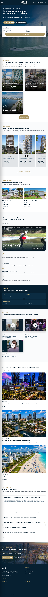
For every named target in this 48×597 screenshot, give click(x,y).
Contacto (27, 583)
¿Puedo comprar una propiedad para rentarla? (14, 527)
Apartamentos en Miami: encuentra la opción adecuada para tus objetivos (21, 403)
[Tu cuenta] (30, 2)
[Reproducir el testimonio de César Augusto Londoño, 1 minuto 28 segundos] (12, 346)
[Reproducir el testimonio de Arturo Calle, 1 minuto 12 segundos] (12, 325)
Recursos (4, 587)
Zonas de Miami (28, 573)
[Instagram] (3, 578)
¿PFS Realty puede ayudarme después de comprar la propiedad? (19, 532)
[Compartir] (46, 2)
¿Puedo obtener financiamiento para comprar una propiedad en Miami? (21, 512)
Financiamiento (5, 585)
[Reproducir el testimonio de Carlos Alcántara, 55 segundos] (35, 325)
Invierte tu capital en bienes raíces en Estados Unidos (16, 440)
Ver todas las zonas (24, 117)
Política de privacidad (42, 594)
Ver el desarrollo (6, 164)
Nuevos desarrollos (29, 571)
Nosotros (4, 583)
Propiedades (27, 569)
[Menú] (2, 2)
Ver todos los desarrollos (24, 171)
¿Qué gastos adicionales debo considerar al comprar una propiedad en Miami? (22, 522)
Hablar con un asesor (38, 2)
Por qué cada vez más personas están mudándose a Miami (17, 476)
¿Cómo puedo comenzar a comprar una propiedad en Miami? (18, 537)
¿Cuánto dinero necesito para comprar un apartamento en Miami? (19, 508)
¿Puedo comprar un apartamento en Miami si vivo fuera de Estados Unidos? (22, 497)
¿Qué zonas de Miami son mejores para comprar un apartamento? (19, 517)
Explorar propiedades (21, 22)
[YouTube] (6, 578)
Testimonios (4, 589)
